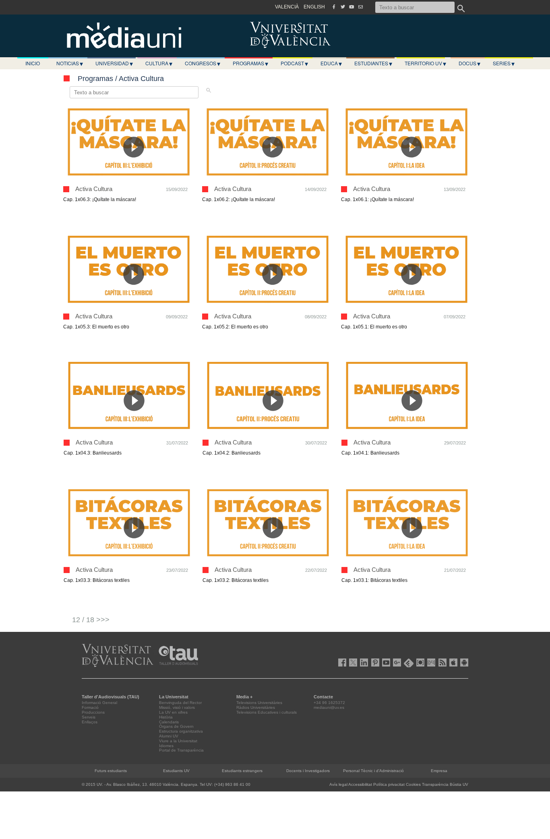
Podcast (294, 63)
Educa (331, 63)
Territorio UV (425, 63)
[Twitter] (342, 7)
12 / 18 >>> (91, 620)
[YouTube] (351, 7)
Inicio (32, 63)
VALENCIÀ (287, 7)
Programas (250, 63)
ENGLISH (314, 7)
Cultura (158, 63)
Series (504, 63)
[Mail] (360, 7)
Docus (469, 63)
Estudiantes (373, 63)
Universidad (114, 63)
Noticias (69, 63)
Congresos (202, 63)
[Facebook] (334, 7)
